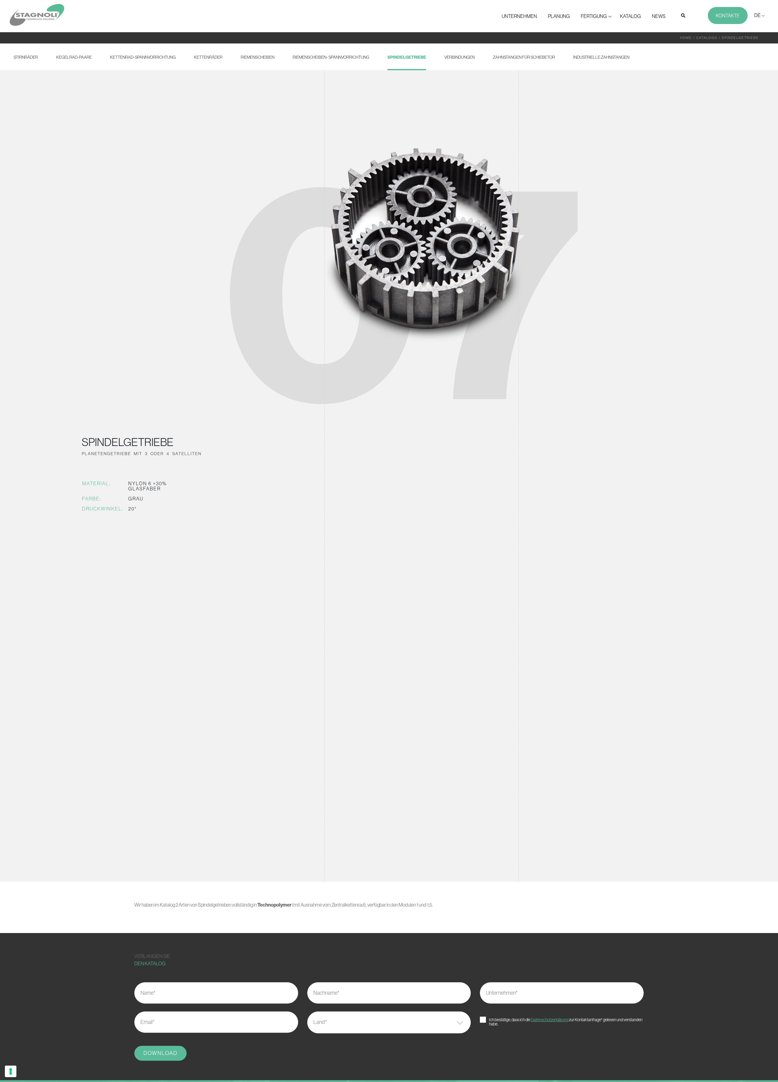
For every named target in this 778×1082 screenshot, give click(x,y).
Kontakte (728, 15)
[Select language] (759, 15)
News (659, 16)
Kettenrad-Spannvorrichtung (143, 57)
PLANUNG (559, 16)
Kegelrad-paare (74, 57)
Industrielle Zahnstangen (601, 57)
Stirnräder (26, 57)
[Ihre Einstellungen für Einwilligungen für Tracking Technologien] (10, 1071)
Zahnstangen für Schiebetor (524, 57)
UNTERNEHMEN (519, 16)
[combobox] (389, 1022)
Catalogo (707, 38)
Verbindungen (459, 57)
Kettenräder (208, 57)
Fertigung (594, 16)
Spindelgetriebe (406, 57)
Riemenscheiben (257, 57)
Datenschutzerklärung (549, 1019)
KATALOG (630, 16)
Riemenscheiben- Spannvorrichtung (331, 57)
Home (686, 38)
